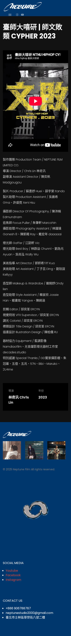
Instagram (13, 580)
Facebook (13, 575)
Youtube (12, 570)
